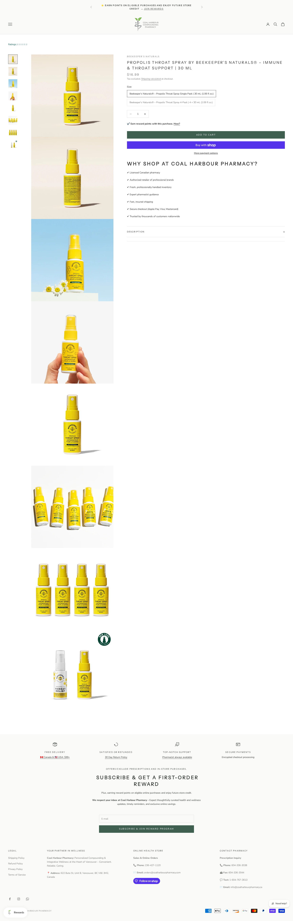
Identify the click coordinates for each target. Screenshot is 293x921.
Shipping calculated (151, 78)
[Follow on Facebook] (10, 899)
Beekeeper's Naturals (143, 56)
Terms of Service (17, 874)
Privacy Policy (15, 869)
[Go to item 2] (13, 71)
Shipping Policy (16, 858)
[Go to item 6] (13, 120)
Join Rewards (153, 8)
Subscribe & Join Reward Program (146, 828)
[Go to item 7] (13, 132)
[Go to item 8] (13, 144)
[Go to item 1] (13, 59)
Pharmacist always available (177, 757)
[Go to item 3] (13, 83)
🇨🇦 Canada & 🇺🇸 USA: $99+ (55, 757)
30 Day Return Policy (116, 757)
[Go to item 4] (13, 96)
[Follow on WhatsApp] (27, 899)
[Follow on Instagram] (18, 899)
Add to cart (206, 134)
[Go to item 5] (13, 108)
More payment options (206, 153)
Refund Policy (15, 863)
